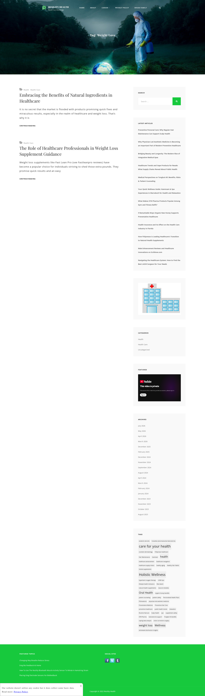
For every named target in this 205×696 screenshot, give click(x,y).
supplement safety (171, 613)
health (164, 556)
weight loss (145, 625)
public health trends (161, 609)
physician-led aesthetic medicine (159, 601)
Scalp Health (155, 613)
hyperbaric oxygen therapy (147, 580)
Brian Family (141, 8)
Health (26, 90)
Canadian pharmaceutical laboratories (163, 541)
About (93, 8)
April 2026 (142, 436)
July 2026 (141, 426)
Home (81, 8)
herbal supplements (145, 569)
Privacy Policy (122, 8)
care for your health (155, 546)
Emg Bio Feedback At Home (30, 665)
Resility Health (58, 7)
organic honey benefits (162, 593)
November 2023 (144, 504)
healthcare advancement (146, 561)
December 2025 (144, 447)
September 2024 (144, 467)
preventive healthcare (145, 609)
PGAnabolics (143, 601)
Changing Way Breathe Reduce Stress (34, 660)
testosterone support (155, 617)
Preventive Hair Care (161, 605)
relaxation (172, 609)
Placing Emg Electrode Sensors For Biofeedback (38, 675)
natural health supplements (147, 588)
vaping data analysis (145, 620)
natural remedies (163, 588)
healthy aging (160, 565)
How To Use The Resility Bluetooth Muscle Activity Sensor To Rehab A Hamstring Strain (53, 670)
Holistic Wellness (152, 574)
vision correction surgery (161, 620)
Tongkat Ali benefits (170, 617)
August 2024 (143, 473)
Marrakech (160, 584)
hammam (155, 557)
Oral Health (146, 592)
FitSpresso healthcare (161, 552)
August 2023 (143, 514)
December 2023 (144, 499)
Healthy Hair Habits (173, 565)
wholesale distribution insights (148, 630)
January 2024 (143, 493)
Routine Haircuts (144, 613)
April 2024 (142, 478)
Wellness (160, 625)
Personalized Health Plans (171, 597)
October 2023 (143, 509)
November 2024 (144, 462)
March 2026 (142, 441)
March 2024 (142, 483)
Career (105, 8)
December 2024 (144, 457)
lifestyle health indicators (146, 584)
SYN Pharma (143, 617)
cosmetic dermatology (146, 552)
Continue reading (27, 126)
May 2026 (142, 431)
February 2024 (143, 488)
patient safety (157, 597)
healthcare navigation (163, 561)
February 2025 (143, 452)
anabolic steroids (144, 541)
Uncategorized (144, 350)
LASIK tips (161, 580)
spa (162, 613)
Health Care (35, 90)
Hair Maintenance (144, 557)
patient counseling (144, 597)
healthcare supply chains (146, 565)
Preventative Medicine (146, 605)
